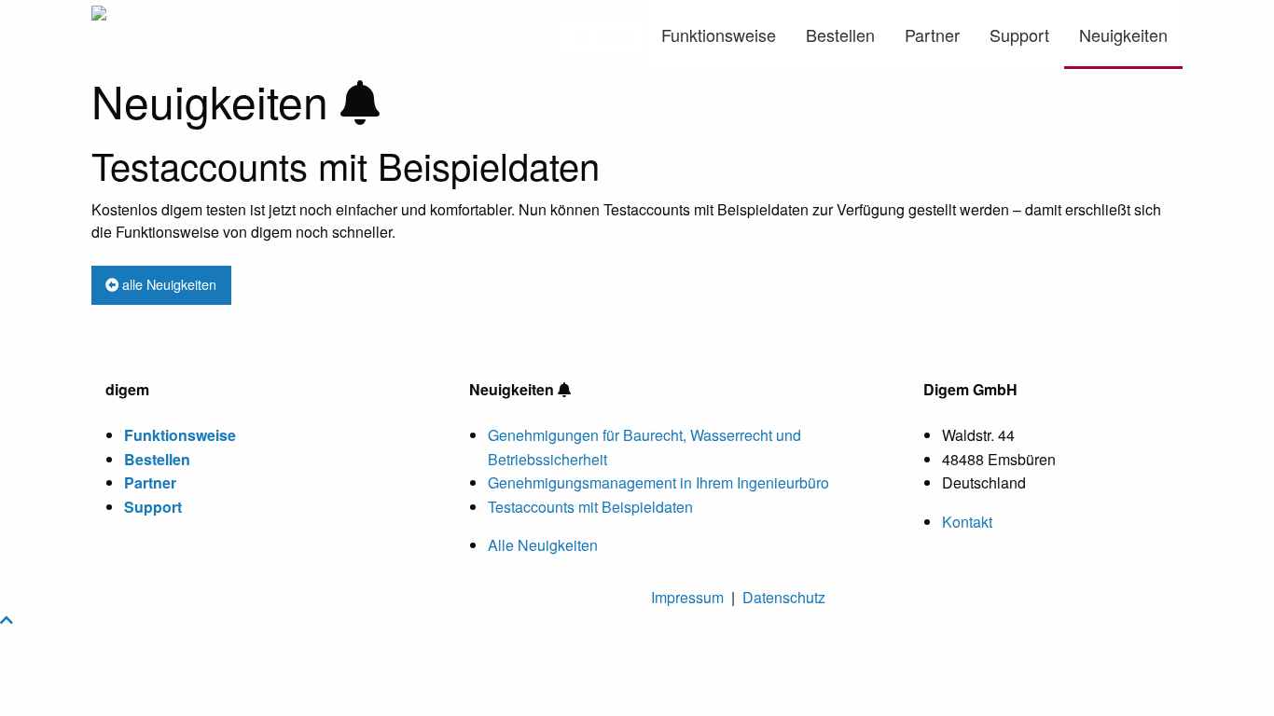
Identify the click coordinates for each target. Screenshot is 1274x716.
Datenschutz (783, 597)
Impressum (687, 597)
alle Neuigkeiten (167, 284)
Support (1019, 34)
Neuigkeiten (1123, 34)
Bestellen (840, 34)
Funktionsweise (718, 34)
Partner (932, 34)
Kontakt (967, 521)
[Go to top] (6, 619)
